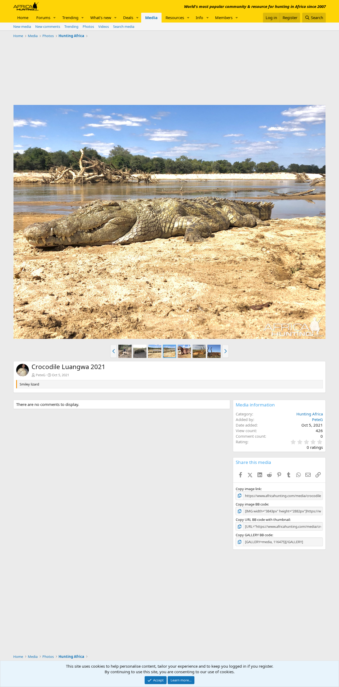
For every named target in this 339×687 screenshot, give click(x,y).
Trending (70, 17)
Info (199, 17)
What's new (100, 17)
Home (22, 17)
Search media (123, 26)
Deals (128, 17)
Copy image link (248, 488)
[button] (54, 18)
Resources (175, 17)
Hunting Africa (309, 413)
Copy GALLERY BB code (254, 535)
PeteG (40, 375)
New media (22, 26)
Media (151, 17)
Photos (88, 26)
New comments (47, 26)
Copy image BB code (252, 504)
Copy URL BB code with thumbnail (263, 519)
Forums (43, 17)
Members (224, 17)
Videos (103, 26)
